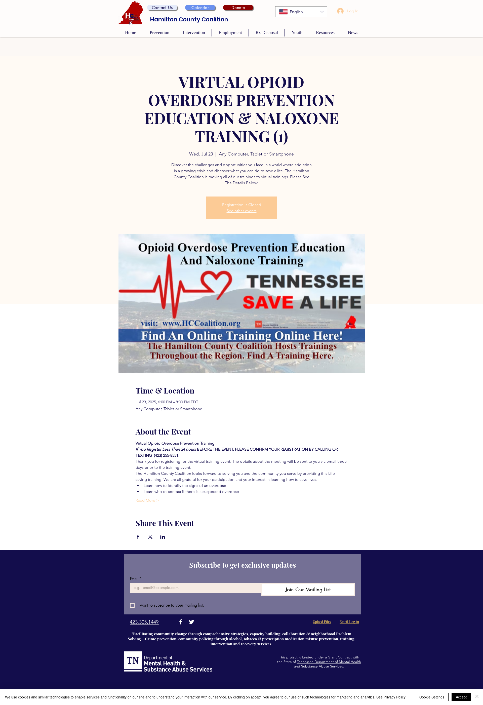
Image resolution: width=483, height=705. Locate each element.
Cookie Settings (431, 696)
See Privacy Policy (391, 696)
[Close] (477, 697)
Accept (461, 696)
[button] (162, 7)
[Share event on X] (150, 537)
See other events (242, 210)
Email (135, 578)
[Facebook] (180, 621)
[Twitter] (191, 621)
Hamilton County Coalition (189, 19)
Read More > (147, 500)
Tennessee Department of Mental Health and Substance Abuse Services (327, 664)
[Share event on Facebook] (138, 537)
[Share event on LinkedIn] (162, 537)
